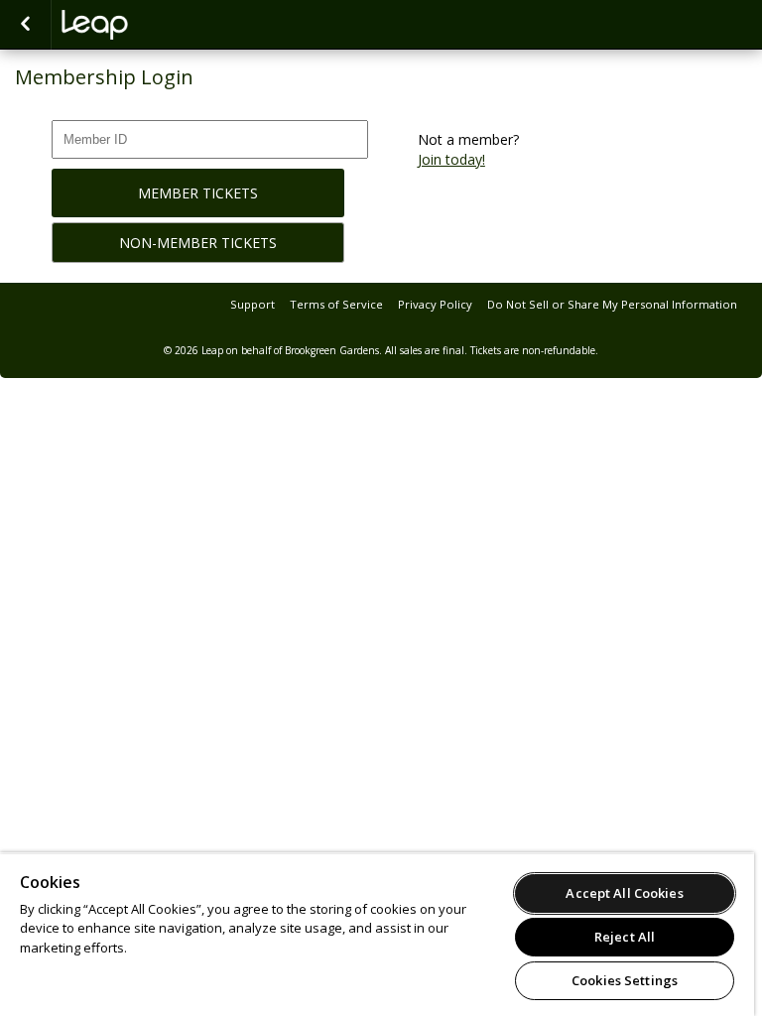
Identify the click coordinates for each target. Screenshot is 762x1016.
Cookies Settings (625, 980)
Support (252, 304)
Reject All (624, 937)
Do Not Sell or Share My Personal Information (612, 304)
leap (161, 25)
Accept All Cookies (624, 893)
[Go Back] (25, 25)
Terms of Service (336, 304)
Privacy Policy (435, 304)
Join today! (451, 159)
